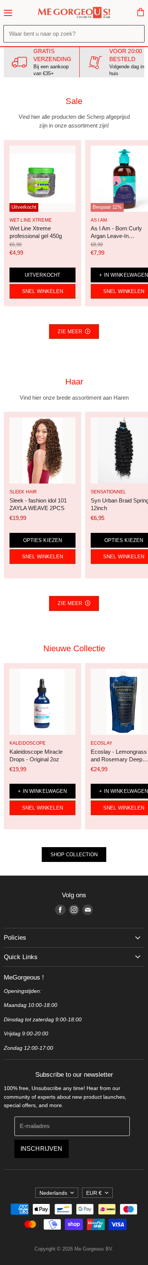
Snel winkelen (42, 291)
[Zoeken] (134, 34)
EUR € (94, 1193)
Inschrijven (41, 1148)
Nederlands (53, 1193)
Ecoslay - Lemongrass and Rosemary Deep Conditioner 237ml (119, 759)
